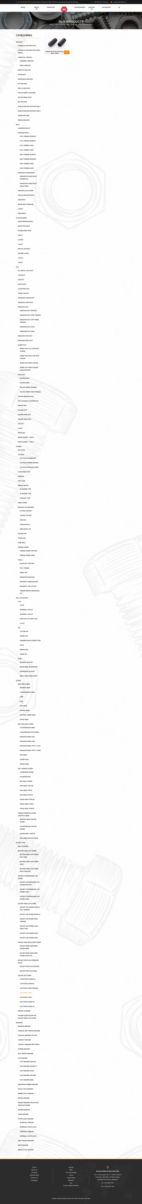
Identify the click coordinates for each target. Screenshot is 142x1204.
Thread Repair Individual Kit (30, 592)
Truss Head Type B (26, 804)
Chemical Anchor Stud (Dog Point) (29, 51)
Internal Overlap (27, 1131)
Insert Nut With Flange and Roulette (29, 368)
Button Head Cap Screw (27, 851)
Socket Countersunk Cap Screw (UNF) (30, 897)
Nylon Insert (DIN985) (28, 387)
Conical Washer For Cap (27, 1035)
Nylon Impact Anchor (26, 93)
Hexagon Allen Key (27, 577)
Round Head (24, 710)
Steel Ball (22, 543)
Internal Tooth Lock (28, 1136)
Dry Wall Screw (26, 781)
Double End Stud (24, 231)
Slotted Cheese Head (28, 715)
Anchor (19, 42)
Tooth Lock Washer (25, 1119)
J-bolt (20, 235)
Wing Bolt (22, 213)
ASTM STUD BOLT (24, 226)
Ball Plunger (23, 846)
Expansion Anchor (25, 79)
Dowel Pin (24, 636)
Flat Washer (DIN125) (28, 1062)
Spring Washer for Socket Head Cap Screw (28, 1104)
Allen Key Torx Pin (27, 563)
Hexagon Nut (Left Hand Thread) (29, 321)
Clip (19, 601)
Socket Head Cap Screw (27, 904)
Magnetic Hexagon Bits (29, 582)
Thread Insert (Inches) (28, 551)
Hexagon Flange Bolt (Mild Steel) (28, 184)
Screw (18, 680)
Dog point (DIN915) (27, 1002)
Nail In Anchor (24, 88)
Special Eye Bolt (24, 249)
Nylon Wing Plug (25, 97)
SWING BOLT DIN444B (25, 204)
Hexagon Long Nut (25, 302)
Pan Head (23, 706)
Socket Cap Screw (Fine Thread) (29, 920)
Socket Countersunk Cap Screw (28, 877)
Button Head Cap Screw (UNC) (29, 863)
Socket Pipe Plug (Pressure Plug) (28, 961)
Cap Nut (21, 280)
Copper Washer (24, 1049)
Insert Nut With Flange (29, 363)
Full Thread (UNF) (27, 150)
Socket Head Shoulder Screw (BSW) (28, 947)
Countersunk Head (27, 692)
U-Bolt (20, 209)
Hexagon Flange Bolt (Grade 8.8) (28, 177)
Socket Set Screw (24, 975)
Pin (19, 628)
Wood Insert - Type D (26, 437)
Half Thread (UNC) (27, 164)
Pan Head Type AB (26, 786)
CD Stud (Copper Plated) (29, 463)
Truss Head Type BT (27, 808)
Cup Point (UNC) (26, 993)
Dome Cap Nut (23, 293)
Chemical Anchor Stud (27, 46)
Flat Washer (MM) (26, 1080)
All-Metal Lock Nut (25, 271)
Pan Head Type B (26, 790)
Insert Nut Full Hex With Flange (29, 350)
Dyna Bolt (22, 74)
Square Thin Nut (24, 415)
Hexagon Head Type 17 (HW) (30, 750)
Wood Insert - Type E (26, 442)
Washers (19, 1023)
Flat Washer (22, 1058)
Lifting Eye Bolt (26, 511)
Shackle (23, 520)
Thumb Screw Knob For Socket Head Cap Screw (27, 1016)
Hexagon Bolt (23, 133)
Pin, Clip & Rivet (22, 598)
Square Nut (22, 410)
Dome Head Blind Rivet (28, 667)
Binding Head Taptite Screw (28, 820)
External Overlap (27, 1122)
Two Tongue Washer (26, 1141)
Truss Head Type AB (27, 799)
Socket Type (20, 843)
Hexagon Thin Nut (25, 336)
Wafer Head (24, 764)
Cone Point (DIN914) (27, 979)
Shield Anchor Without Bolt (29, 111)
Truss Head (24, 719)
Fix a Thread (24, 568)
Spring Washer (23, 1098)
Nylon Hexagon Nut (26, 396)
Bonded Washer (24, 1026)
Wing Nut (21, 433)
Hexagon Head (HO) (27, 737)
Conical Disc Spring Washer (29, 1031)
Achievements (34, 1175)
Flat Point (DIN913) (27, 1006)
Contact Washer (24, 1040)
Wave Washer (23, 1145)
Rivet (20, 659)
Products (34, 1172)
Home (34, 1167)
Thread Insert (23, 547)
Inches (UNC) (25, 378)
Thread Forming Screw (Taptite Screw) (27, 814)
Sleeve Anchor (23, 115)
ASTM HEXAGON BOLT (25, 221)
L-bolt (20, 244)
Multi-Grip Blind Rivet (28, 676)
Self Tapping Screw (25, 768)
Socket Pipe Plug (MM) (28, 971)
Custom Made (21, 218)
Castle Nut (22, 284)
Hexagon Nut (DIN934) (28, 310)
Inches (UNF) (24, 383)
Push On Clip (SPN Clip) (28, 619)
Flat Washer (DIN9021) (28, 1066)
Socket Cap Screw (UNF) (29, 938)
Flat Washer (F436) (27, 1071)
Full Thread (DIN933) (28, 136)
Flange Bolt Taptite (27, 834)
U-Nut (20, 428)
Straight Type (25, 498)
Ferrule (21, 476)
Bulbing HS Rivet (26, 662)
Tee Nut (21, 424)
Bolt (18, 125)
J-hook (20, 240)
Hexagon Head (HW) (27, 741)
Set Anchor (22, 102)
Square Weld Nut (24, 419)
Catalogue (34, 1180)
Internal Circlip (26, 614)
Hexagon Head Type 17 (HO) (30, 746)
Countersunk (25, 777)
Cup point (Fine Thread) (29, 988)
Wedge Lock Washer (25, 1150)
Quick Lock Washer (25, 1089)
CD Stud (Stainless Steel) (29, 467)
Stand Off (22, 538)
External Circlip (26, 610)
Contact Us (34, 1178)
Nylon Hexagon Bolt (26, 195)
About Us (34, 1170)
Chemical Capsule (25, 57)
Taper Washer (23, 1114)
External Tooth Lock (28, 1127)
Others (18, 446)
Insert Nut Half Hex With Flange (29, 357)
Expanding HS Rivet (27, 671)
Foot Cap (21, 481)
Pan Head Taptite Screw (29, 838)
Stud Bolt (22, 200)
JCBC (21, 701)
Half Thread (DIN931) (28, 154)
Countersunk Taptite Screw (28, 827)
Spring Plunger (24, 1011)
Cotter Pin (24, 631)
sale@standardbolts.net (119, 2)
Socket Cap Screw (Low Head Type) (29, 927)
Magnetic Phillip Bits (28, 586)
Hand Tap (23, 572)
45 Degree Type (25, 489)
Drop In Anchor (24, 70)
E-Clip (22, 605)
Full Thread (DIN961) (28, 141)
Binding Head (25, 688)
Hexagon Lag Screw (25, 191)
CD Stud (21, 455)
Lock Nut (21, 375)
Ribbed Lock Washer (26, 1093)
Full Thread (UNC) (27, 145)
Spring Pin (24, 650)
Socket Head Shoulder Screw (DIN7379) (28, 954)
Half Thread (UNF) (27, 168)
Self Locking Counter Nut (28, 401)
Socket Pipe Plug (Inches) (29, 966)
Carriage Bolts (24, 128)
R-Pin (22, 645)
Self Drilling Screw (25, 724)
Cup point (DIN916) (27, 984)
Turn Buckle (25, 524)
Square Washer (24, 1110)
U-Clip (22, 623)
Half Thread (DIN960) (28, 159)
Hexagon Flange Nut (26, 298)
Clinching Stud (24, 472)
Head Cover (22, 503)
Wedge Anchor (24, 120)
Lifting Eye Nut (25, 515)
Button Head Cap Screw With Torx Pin (29, 870)
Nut (17, 267)
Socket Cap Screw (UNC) (29, 933)
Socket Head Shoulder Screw (29, 942)
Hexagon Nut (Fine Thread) (30, 315)
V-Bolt (20, 262)
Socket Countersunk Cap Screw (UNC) (30, 890)
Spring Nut (22, 405)
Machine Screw (24, 684)
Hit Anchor (22, 84)
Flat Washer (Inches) (28, 1075)
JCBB (21, 697)
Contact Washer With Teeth (29, 1044)
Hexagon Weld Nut (25, 340)
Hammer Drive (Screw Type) (30, 640)
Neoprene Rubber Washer (28, 1084)
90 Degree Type (25, 494)
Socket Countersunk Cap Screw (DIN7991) (30, 883)
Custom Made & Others (71, 1185)
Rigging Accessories (26, 507)
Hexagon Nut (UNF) (27, 331)
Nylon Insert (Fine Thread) (30, 392)
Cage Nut (21, 275)
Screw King (24, 759)
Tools (20, 560)
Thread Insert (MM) (27, 555)
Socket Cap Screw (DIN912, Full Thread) (30, 908)
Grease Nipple (23, 485)
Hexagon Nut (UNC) (27, 327)
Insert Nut (22, 345)
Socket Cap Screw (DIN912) (30, 914)
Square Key (22, 533)
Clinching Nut (23, 289)
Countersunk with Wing (29, 732)
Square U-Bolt (23, 253)
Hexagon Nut (23, 307)
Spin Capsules (25, 65)
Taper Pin (23, 654)
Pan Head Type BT (26, 795)
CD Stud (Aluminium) (28, 458)
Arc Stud (21, 450)
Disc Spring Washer (25, 1053)
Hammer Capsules (27, 61)
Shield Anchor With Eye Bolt (29, 106)
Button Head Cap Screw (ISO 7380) (29, 855)
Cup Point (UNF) (26, 997)
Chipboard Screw (27, 772)
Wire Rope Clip (25, 529)
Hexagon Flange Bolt (26, 173)
